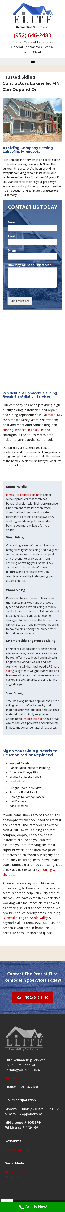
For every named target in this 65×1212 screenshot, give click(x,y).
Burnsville (10, 918)
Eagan (23, 918)
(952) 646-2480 (32, 35)
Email (13, 236)
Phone (13, 250)
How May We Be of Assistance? (30, 265)
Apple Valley (39, 918)
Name (13, 222)
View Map (12, 1078)
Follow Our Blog (17, 1150)
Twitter (14, 1177)
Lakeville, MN (52, 415)
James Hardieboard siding (23, 495)
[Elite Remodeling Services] (32, 15)
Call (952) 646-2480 (32, 997)
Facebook (15, 1172)
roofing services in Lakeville (23, 430)
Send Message (20, 301)
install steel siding (34, 719)
